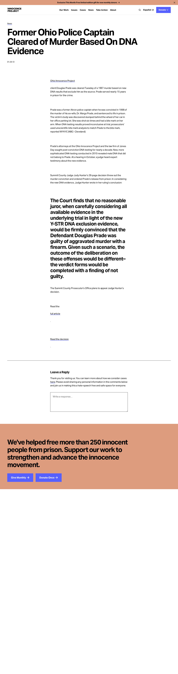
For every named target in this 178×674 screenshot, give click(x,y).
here (52, 381)
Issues (74, 10)
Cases (83, 10)
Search (139, 10)
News (91, 10)
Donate (162, 9)
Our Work (64, 10)
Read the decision (59, 339)
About (113, 10)
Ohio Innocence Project (62, 80)
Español (147, 9)
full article (55, 313)
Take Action (102, 10)
